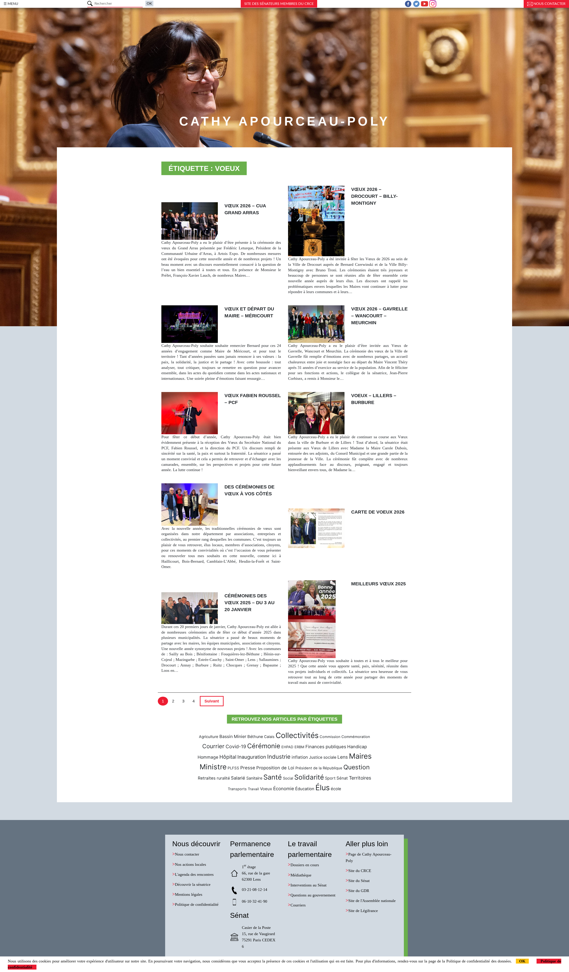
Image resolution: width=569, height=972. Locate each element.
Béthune (255, 736)
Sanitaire (254, 778)
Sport (330, 778)
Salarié (238, 778)
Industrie (279, 756)
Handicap (357, 746)
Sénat (342, 778)
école (336, 788)
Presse (247, 767)
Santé (272, 777)
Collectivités (297, 735)
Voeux (266, 788)
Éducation (304, 788)
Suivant (211, 701)
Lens (342, 757)
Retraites (207, 778)
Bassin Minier (232, 736)
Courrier (213, 746)
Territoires (360, 778)
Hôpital (227, 757)
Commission (330, 736)
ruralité (223, 778)
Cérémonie (263, 746)
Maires (360, 756)
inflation (300, 757)
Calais (269, 736)
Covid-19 (236, 746)
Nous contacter (549, 4)
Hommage (208, 757)
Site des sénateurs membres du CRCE (279, 4)
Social (288, 778)
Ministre (213, 766)
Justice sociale (322, 757)
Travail (253, 789)
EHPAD (287, 747)
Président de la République (318, 768)
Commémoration (355, 736)
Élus (322, 787)
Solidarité (309, 777)
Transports (237, 789)
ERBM (299, 747)
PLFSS (233, 768)
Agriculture (208, 736)
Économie (283, 788)
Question (356, 767)
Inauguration (251, 757)
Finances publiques (325, 746)
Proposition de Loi (275, 767)
